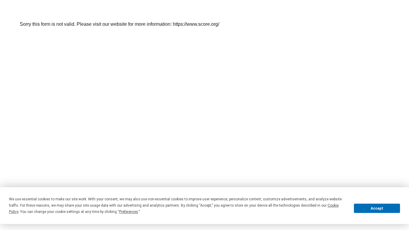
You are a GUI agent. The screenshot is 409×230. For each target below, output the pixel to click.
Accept (377, 208)
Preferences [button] (128, 212)
